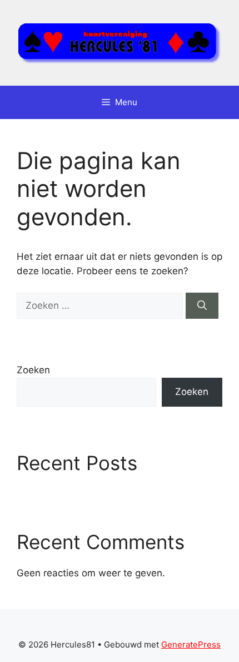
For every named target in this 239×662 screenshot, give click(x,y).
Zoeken (33, 370)
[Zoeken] (202, 306)
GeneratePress (191, 644)
